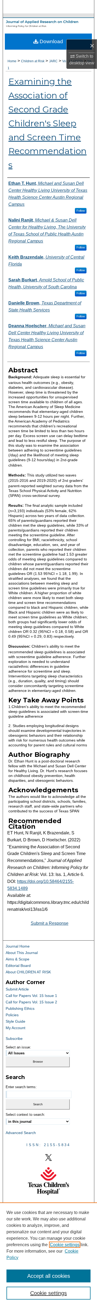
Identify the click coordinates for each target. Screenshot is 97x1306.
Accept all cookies (48, 1276)
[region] (48, 1254)
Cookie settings (64, 1244)
